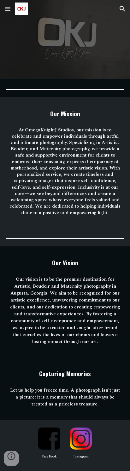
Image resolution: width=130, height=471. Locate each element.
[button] (7, 8)
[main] (65, 114)
